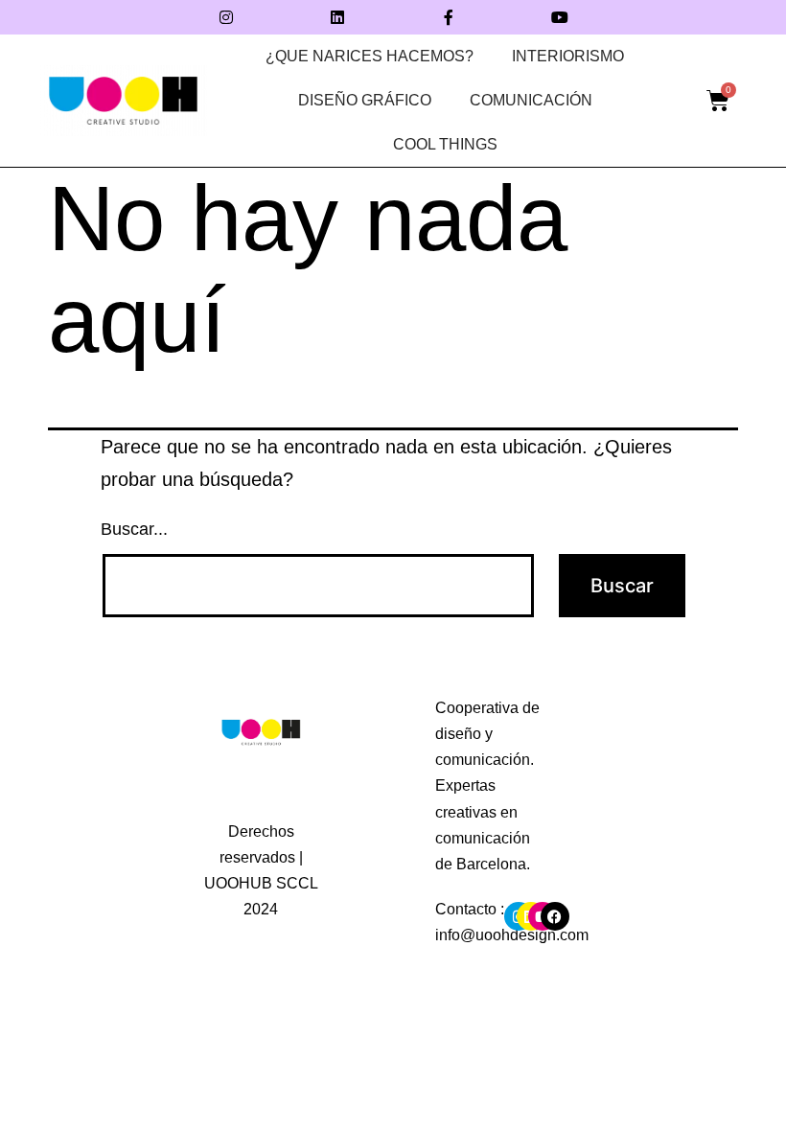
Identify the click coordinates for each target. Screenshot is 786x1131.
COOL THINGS (445, 144)
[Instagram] (226, 17)
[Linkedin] (337, 17)
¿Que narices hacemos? (370, 56)
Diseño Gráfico (364, 100)
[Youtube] (559, 17)
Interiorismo (568, 56)
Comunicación (531, 100)
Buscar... (134, 529)
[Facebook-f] (448, 17)
